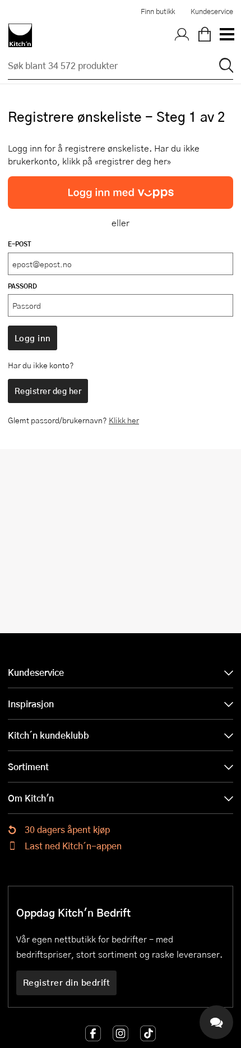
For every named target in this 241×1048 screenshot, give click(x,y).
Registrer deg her (48, 391)
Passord (22, 286)
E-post (19, 244)
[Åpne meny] (226, 35)
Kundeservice (212, 11)
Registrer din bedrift (66, 982)
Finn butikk (158, 11)
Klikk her (124, 419)
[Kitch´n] (20, 35)
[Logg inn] (182, 35)
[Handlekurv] (204, 35)
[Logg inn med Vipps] (120, 192)
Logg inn (33, 338)
